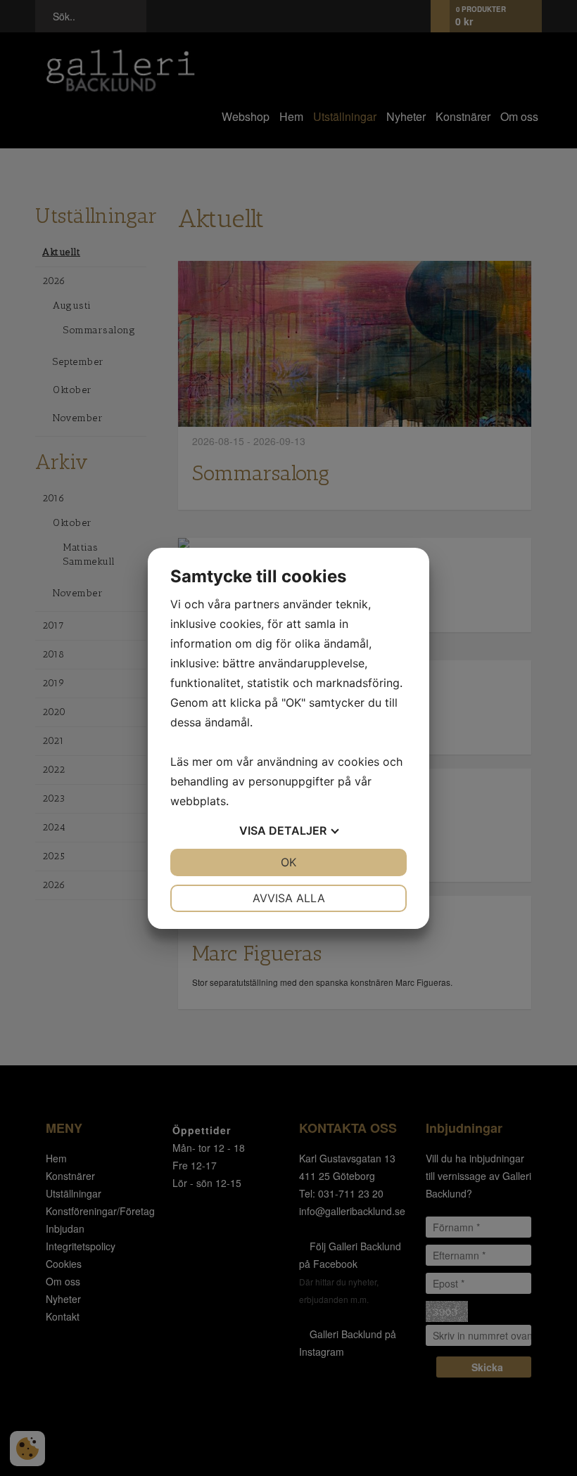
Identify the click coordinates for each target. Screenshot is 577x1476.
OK (288, 862)
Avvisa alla (289, 898)
